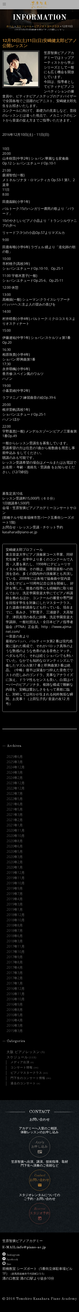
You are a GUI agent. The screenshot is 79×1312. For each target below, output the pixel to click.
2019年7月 (15, 894)
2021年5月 (15, 809)
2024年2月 (15, 778)
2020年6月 (15, 846)
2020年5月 (15, 851)
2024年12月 (16, 767)
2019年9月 (15, 888)
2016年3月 (15, 1025)
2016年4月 (15, 1020)
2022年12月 (16, 788)
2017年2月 (15, 978)
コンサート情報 (22, 1067)
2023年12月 (16, 783)
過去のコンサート (23, 1083)
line (9, 1264)
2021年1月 (15, 825)
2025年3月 (15, 762)
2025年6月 (15, 756)
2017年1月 (15, 983)
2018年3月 (15, 941)
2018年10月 (16, 920)
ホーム (10, 26)
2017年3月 (15, 973)
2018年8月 (15, 925)
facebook (12, 1259)
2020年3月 (15, 857)
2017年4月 (15, 967)
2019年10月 (16, 883)
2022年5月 (15, 799)
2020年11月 (16, 830)
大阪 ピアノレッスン (23, 1052)
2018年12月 (16, 915)
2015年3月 (15, 1031)
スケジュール (24, 26)
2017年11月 (16, 946)
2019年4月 (15, 899)
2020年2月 (15, 862)
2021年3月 (15, 814)
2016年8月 (15, 1010)
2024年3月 (15, 772)
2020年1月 (15, 867)
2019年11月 (16, 878)
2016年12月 (16, 988)
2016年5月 (15, 1015)
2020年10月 (16, 836)
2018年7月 (15, 930)
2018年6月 (15, 936)
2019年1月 (15, 909)
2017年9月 (15, 957)
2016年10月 (16, 999)
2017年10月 (16, 952)
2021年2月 (15, 820)
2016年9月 (15, 1004)
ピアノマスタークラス (46, 26)
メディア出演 (20, 1062)
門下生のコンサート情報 (28, 1078)
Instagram (13, 1255)
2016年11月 (16, 994)
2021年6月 (15, 804)
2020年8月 (15, 841)
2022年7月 (15, 793)
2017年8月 (15, 962)
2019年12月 (16, 872)
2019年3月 (15, 904)
